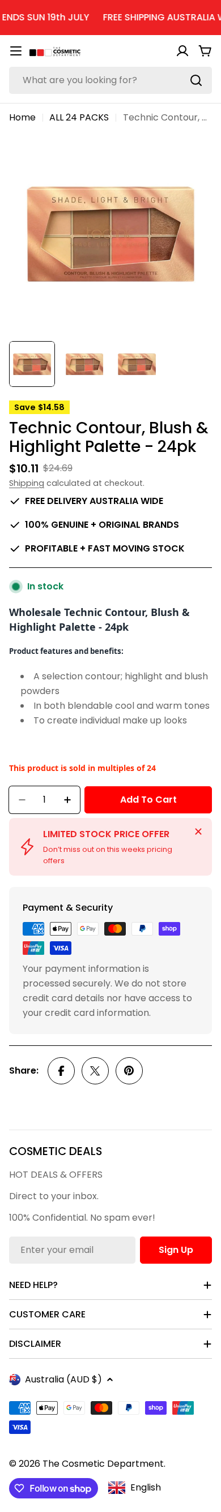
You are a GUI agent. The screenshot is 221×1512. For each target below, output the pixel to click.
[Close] (198, 831)
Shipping (26, 483)
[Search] (196, 80)
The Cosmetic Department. (103, 1463)
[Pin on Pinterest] (129, 1070)
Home (22, 117)
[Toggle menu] (16, 51)
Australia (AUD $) (63, 1379)
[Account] (182, 51)
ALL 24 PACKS (79, 117)
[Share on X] (95, 1070)
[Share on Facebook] (61, 1070)
